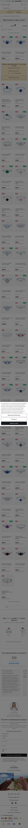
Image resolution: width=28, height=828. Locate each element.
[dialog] (14, 414)
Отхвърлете (14, 419)
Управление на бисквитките (14, 415)
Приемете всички (14, 423)
